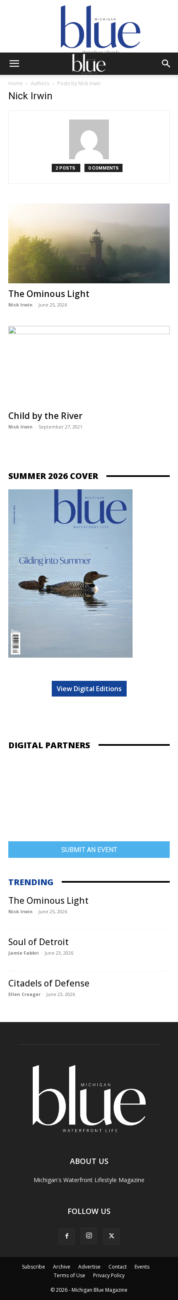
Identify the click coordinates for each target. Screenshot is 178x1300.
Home (15, 83)
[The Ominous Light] (89, 243)
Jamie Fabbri (23, 953)
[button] (14, 64)
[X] (111, 1236)
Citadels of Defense (48, 983)
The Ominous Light (48, 293)
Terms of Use (69, 1275)
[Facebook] (66, 1236)
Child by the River (45, 415)
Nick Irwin (20, 305)
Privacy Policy (109, 1275)
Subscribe (33, 1266)
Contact (117, 1266)
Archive (61, 1266)
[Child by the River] (89, 366)
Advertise (89, 1266)
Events (142, 1266)
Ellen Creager (24, 994)
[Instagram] (89, 1236)
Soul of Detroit (38, 942)
